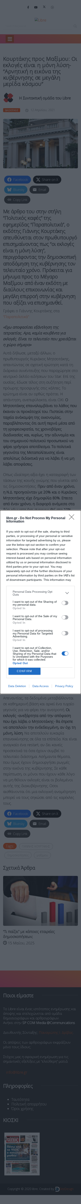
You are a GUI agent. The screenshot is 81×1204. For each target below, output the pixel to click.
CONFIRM (24, 671)
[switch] (65, 603)
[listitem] (40, 593)
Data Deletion (17, 686)
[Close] (73, 518)
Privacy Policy (64, 686)
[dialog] (40, 602)
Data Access (40, 686)
